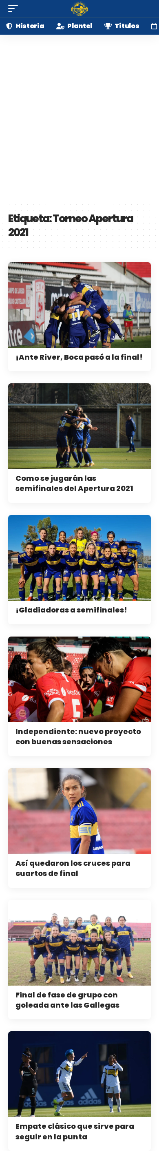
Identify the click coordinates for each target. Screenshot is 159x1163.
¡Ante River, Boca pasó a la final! (79, 357)
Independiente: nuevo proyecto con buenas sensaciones (78, 736)
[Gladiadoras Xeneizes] (79, 8)
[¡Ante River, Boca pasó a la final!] (79, 305)
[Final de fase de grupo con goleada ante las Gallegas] (79, 943)
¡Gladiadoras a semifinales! (71, 610)
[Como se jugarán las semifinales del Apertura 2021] (79, 426)
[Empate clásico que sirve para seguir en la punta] (79, 1074)
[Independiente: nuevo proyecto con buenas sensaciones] (79, 679)
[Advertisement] (79, 118)
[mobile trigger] (15, 8)
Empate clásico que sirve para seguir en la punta (74, 1131)
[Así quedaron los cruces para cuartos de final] (79, 811)
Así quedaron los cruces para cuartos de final (72, 868)
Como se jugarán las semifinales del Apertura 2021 (74, 483)
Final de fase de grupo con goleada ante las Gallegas (67, 1000)
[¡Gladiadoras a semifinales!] (79, 558)
